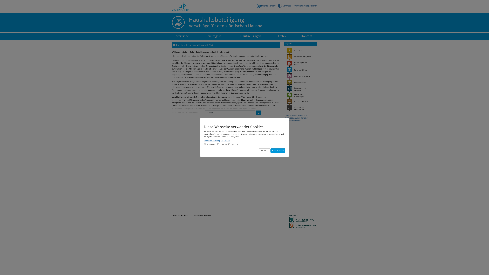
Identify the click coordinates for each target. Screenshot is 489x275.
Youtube (235, 144)
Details (264, 151)
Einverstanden (278, 151)
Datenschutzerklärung (212, 141)
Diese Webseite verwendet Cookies (234, 127)
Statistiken (224, 144)
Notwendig (211, 144)
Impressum (225, 141)
